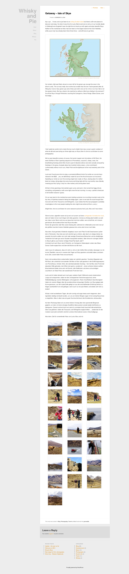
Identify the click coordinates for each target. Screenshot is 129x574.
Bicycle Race (49, 550)
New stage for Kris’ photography (54, 552)
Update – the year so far (52, 546)
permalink (86, 521)
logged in (51, 533)
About (34, 30)
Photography (64, 521)
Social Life (79, 554)
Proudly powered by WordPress (74, 567)
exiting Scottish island (77, 22)
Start (35, 27)
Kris (64, 17)
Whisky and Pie (28, 16)
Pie (35, 40)
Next (103, 8)
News (77, 550)
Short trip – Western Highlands (54, 554)
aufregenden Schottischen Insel (94, 216)
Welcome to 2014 (50, 548)
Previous (95, 8)
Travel (70, 521)
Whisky (34, 37)
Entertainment (80, 548)
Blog (35, 33)
